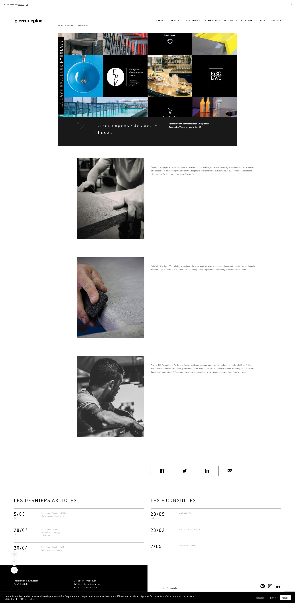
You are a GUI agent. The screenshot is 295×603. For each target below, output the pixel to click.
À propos (161, 20)
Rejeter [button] (273, 597)
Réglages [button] (261, 597)
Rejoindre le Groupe (254, 20)
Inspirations (212, 20)
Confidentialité (22, 584)
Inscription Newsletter (26, 580)
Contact (276, 20)
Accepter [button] (285, 597)
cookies (21, 4)
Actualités (230, 20)
